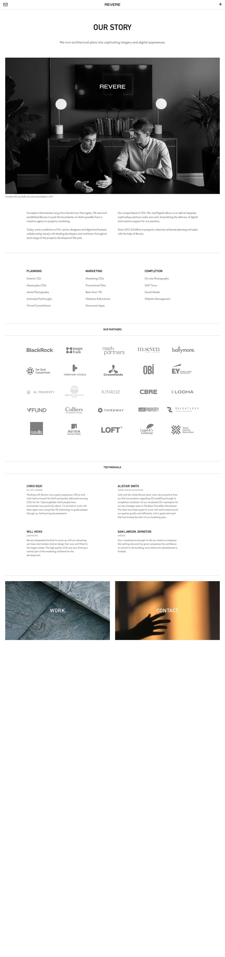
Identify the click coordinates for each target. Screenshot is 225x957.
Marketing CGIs (95, 278)
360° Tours (151, 285)
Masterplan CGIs (36, 285)
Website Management (157, 298)
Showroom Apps (95, 305)
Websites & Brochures (98, 298)
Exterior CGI (34, 278)
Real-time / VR (94, 292)
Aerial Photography (38, 292)
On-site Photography (157, 278)
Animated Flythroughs (39, 298)
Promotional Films (96, 285)
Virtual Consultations (39, 305)
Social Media (152, 292)
